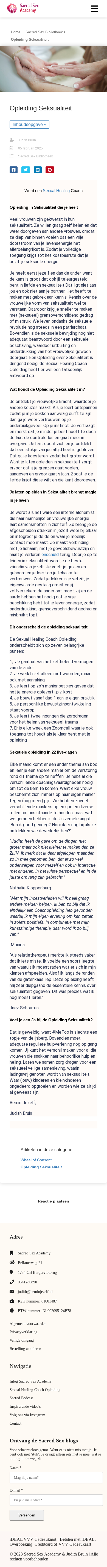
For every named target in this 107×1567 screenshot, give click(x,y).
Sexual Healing (56, 191)
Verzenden (26, 1515)
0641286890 (27, 1282)
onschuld (50, 554)
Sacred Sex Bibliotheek (35, 156)
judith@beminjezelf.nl (35, 1292)
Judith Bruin (27, 140)
